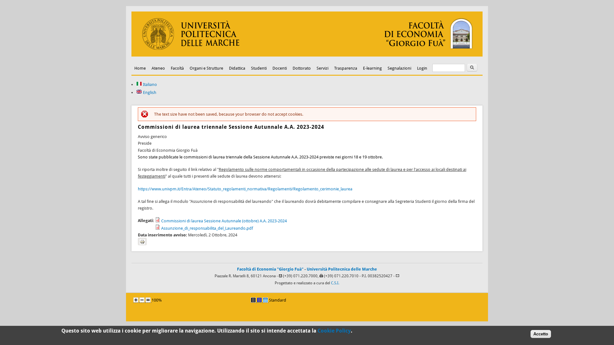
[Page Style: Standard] (265, 300)
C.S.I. (335, 283)
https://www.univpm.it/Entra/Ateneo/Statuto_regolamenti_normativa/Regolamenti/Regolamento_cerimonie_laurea (245, 189)
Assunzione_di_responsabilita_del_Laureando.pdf (207, 228)
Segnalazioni (399, 68)
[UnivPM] (307, 55)
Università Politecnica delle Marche (342, 269)
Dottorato (302, 68)
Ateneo (158, 68)
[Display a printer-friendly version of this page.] (142, 241)
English (149, 92)
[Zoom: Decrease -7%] (142, 300)
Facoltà (177, 68)
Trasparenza (345, 68)
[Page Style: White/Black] (253, 300)
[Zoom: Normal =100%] (148, 300)
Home (140, 68)
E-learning (372, 68)
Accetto (540, 334)
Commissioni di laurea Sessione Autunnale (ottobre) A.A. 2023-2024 (224, 220)
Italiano (149, 84)
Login (422, 68)
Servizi (322, 68)
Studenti (259, 68)
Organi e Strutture (206, 68)
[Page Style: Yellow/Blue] (259, 300)
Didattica (237, 68)
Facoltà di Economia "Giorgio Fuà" (270, 269)
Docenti (279, 68)
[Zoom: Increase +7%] (135, 300)
